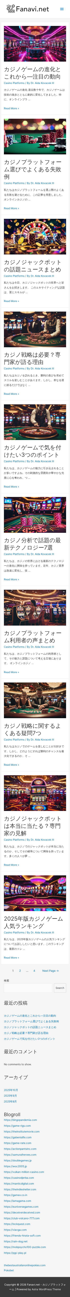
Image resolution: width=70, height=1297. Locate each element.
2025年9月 (10, 1095)
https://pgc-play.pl (15, 1252)
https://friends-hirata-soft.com (22, 1235)
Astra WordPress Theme (46, 1289)
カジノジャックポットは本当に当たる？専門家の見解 (33, 825)
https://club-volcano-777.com (22, 1218)
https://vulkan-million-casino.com (24, 1171)
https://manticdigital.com (19, 1183)
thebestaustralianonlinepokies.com (25, 1265)
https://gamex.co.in (15, 1195)
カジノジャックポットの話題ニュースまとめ (30, 1027)
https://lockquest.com (17, 1223)
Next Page (50, 970)
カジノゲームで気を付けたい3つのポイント (29, 1038)
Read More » (11, 108)
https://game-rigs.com (17, 1125)
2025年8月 (10, 1101)
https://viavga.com (15, 1229)
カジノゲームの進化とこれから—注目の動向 (30, 1015)
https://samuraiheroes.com (20, 1154)
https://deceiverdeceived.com (22, 1212)
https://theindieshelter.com (20, 1189)
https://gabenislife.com (18, 1137)
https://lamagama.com (17, 1200)
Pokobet (9, 1270)
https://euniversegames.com (21, 1206)
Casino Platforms (14, 83)
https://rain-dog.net (15, 1241)
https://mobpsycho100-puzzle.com (25, 1247)
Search (60, 987)
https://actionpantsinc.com (20, 1148)
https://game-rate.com (17, 1143)
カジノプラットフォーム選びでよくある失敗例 (33, 169)
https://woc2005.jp (15, 1166)
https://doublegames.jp (18, 1160)
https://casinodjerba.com (19, 1177)
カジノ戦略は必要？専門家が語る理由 (26, 1032)
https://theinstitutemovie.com (22, 1131)
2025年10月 (11, 1090)
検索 (6, 980)
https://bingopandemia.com (20, 1119)
